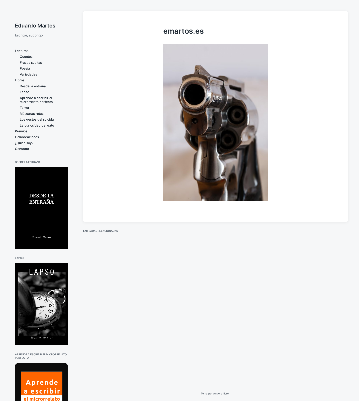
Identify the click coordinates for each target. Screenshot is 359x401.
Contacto (22, 149)
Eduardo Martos (35, 25)
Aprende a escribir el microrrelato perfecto (36, 100)
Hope (92, 371)
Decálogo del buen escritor (179, 277)
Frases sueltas (31, 62)
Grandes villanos (238, 280)
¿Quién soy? (24, 143)
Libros (19, 80)
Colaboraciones (27, 137)
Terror (24, 108)
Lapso (24, 92)
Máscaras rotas (32, 114)
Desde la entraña (33, 86)
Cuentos (26, 57)
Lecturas (21, 51)
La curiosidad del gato (37, 125)
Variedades (28, 74)
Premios (21, 131)
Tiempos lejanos (305, 276)
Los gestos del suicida (37, 119)
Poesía (25, 68)
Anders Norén (221, 393)
